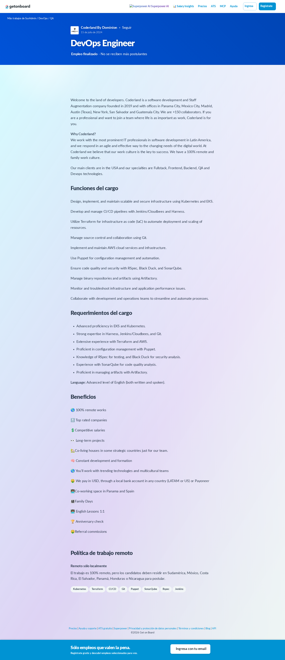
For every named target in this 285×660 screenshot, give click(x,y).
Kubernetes (79, 589)
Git (123, 589)
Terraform (97, 589)
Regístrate (266, 6)
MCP (223, 6)
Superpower (120, 628)
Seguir (127, 28)
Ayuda (234, 6)
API (214, 628)
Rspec (166, 589)
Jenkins (179, 589)
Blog (208, 628)
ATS (213, 6)
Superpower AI (159, 6)
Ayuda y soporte (88, 628)
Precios (202, 6)
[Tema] (278, 6)
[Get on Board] (18, 7)
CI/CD (112, 589)
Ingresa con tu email (191, 649)
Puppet (135, 589)
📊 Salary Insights (183, 6)
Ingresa (249, 6)
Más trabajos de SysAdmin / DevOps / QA (30, 18)
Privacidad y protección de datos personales (153, 628)
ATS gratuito (105, 628)
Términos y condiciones (191, 628)
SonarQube (150, 589)
